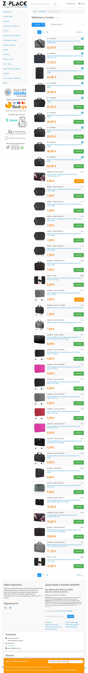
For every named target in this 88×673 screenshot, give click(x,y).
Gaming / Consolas (9, 45)
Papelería (6, 73)
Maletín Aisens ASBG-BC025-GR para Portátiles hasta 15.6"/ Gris (64, 486)
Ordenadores (7, 12)
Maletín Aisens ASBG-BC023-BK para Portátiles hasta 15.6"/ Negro (64, 234)
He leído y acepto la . (59, 611)
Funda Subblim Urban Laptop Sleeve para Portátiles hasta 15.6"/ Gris (63, 397)
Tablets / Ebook (8, 59)
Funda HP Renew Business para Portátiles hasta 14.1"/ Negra (64, 71)
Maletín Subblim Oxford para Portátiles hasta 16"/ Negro (65, 308)
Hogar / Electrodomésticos (11, 69)
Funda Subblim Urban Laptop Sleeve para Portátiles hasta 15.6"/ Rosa (63, 427)
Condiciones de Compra (53, 627)
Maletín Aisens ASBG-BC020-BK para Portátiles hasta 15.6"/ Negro (64, 190)
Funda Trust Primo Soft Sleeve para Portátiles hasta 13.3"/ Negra (63, 560)
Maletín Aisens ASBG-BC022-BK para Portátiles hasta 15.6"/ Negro (64, 219)
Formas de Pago (71, 627)
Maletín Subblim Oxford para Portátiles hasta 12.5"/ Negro (63, 456)
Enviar (70, 616)
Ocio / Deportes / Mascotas (12, 78)
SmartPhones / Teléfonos (11, 26)
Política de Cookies (69, 670)
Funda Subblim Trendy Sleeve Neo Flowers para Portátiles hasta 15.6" (62, 175)
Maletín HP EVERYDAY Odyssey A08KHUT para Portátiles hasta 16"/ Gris (65, 56)
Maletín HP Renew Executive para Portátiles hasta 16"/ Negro (64, 160)
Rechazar (63, 661)
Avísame (79, 181)
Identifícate (71, 4)
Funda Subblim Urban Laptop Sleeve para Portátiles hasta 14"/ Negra (63, 353)
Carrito (82, 4)
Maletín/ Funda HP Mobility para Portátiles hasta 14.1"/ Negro (64, 86)
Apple (5, 83)
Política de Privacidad (65, 611)
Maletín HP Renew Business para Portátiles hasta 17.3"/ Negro (64, 145)
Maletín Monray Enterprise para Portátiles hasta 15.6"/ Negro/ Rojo (64, 264)
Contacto (48, 622)
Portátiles (6, 21)
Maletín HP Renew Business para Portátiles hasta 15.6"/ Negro (64, 130)
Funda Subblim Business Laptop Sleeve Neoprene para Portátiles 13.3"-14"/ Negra (64, 441)
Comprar (78, 48)
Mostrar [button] (79, 32)
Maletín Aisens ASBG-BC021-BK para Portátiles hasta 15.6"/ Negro (64, 204)
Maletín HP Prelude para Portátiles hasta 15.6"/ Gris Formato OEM (63, 42)
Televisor (6, 31)
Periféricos (6, 54)
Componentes (7, 16)
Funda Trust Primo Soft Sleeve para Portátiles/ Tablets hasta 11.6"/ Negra (64, 279)
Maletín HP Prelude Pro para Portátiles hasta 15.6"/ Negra (63, 101)
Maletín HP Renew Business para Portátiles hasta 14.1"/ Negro (64, 116)
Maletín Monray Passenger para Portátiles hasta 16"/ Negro (64, 471)
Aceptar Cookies (76, 661)
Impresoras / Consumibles (11, 35)
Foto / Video (7, 64)
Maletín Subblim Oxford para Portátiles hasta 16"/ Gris (64, 322)
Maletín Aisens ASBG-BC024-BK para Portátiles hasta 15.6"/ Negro (64, 249)
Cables (5, 50)
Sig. (47, 32)
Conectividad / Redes (10, 40)
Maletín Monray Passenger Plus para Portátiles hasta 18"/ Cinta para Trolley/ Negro (64, 530)
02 (43, 32)
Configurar (53, 661)
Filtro (37, 25)
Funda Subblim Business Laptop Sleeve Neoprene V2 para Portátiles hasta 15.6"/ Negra (64, 501)
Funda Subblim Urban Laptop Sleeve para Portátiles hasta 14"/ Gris (63, 293)
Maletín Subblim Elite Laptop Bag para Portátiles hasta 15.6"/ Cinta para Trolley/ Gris (64, 545)
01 (39, 32)
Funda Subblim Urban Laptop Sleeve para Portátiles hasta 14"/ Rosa (63, 367)
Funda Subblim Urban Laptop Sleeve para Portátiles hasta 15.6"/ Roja (63, 412)
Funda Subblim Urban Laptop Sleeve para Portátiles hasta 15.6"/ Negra (63, 382)
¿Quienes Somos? (51, 629)
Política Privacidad (51, 624)
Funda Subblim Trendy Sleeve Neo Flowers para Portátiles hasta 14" (62, 516)
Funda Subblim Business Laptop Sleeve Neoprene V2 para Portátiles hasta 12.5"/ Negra (64, 338)
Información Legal (72, 622)
